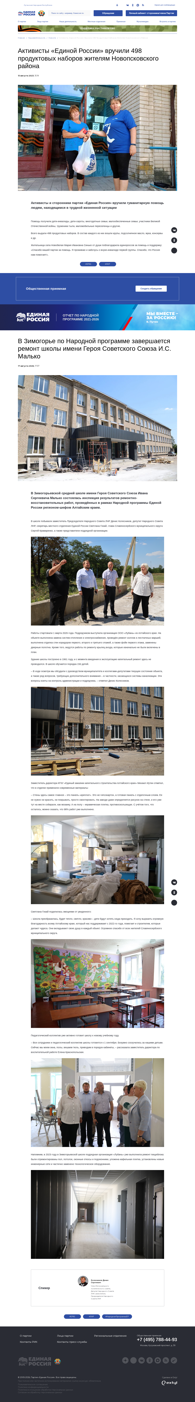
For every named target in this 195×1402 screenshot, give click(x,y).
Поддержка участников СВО (97, 28)
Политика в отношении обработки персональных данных (45, 1390)
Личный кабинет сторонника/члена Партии (151, 13)
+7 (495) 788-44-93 (157, 1339)
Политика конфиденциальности (33, 1387)
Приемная (120, 21)
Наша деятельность (68, 21)
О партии (22, 21)
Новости (52, 38)
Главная (21, 38)
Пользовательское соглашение (33, 1384)
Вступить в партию (168, 21)
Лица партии (42, 21)
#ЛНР (107, 264)
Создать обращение (151, 288)
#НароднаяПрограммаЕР (117, 1316)
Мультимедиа (142, 21)
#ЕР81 (88, 264)
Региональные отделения (110, 1335)
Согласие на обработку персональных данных (40, 1392)
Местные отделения (96, 21)
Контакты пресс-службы (72, 1341)
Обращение (108, 13)
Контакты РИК (28, 1341)
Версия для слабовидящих (164, 5)
